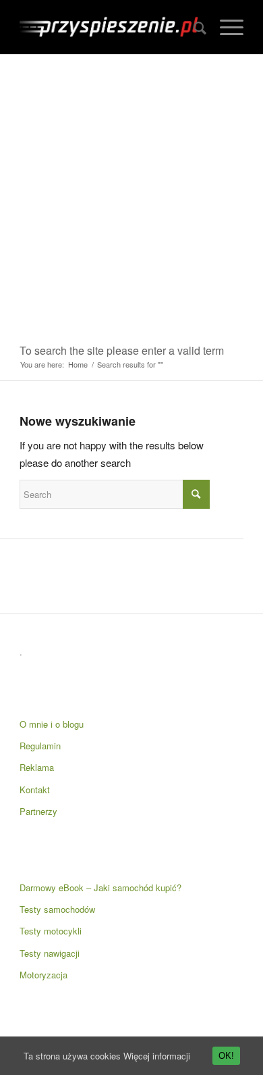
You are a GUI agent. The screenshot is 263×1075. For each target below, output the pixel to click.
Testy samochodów (57, 909)
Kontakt (35, 789)
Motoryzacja (43, 974)
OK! (226, 1056)
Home (78, 364)
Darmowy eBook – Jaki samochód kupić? (100, 887)
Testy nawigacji (50, 953)
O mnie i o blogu (52, 724)
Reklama (37, 767)
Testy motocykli (51, 930)
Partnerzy (38, 811)
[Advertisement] (131, 193)
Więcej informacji (156, 1055)
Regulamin (40, 745)
